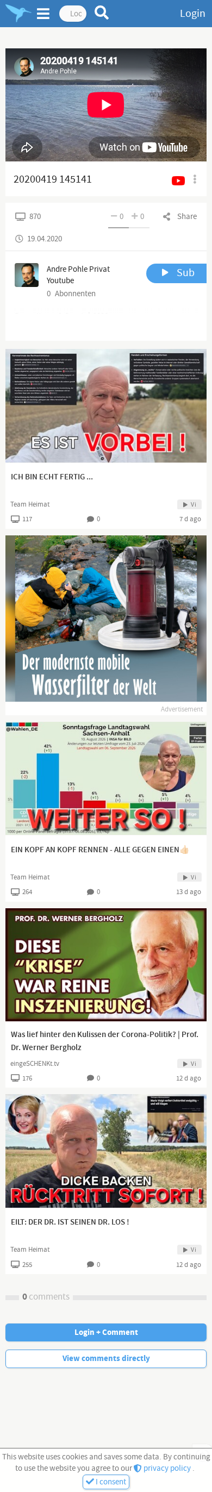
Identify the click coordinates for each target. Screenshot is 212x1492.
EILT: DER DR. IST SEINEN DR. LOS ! (70, 1222)
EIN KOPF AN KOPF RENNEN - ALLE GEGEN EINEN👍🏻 (100, 850)
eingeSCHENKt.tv (34, 1063)
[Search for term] (102, 12)
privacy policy (167, 1468)
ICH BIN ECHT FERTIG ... (52, 477)
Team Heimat (29, 504)
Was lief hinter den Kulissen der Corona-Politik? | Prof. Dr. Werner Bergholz (104, 1041)
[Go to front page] (18, 13)
